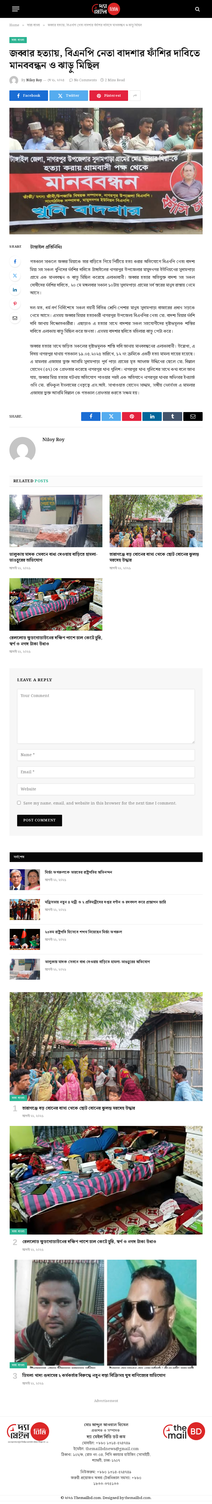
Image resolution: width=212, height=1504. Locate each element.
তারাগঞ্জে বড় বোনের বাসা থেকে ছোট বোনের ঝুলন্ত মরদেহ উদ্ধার (154, 558)
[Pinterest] (14, 303)
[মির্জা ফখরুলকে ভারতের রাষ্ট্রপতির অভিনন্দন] (25, 879)
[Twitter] (14, 275)
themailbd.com (137, 1498)
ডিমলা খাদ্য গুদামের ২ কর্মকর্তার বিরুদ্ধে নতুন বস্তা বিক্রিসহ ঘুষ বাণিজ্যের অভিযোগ (93, 1376)
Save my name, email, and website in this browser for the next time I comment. (99, 803)
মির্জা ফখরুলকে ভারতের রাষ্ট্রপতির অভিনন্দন (78, 872)
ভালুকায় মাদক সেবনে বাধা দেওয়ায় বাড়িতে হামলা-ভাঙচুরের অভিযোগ (53, 558)
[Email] (14, 317)
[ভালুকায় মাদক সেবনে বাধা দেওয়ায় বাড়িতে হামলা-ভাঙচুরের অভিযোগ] (55, 521)
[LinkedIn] (14, 289)
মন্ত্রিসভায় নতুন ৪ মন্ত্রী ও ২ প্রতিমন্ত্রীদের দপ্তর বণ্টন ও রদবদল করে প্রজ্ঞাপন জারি (105, 902)
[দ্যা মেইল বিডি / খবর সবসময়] (106, 9)
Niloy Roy (34, 80)
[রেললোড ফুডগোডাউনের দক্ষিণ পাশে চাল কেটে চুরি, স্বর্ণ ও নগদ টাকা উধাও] (55, 604)
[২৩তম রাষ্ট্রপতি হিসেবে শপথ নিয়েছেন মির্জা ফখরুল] (25, 939)
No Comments (85, 80)
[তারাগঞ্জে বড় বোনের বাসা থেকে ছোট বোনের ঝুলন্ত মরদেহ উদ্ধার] (156, 521)
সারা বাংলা (18, 40)
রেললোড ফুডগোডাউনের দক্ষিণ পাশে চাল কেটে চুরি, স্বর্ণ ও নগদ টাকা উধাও (55, 641)
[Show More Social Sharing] (135, 95)
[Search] (197, 9)
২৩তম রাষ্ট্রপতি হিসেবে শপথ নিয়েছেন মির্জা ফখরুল (83, 932)
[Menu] (15, 9)
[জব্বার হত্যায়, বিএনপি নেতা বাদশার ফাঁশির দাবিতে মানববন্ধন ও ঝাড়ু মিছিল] (106, 171)
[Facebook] (14, 261)
